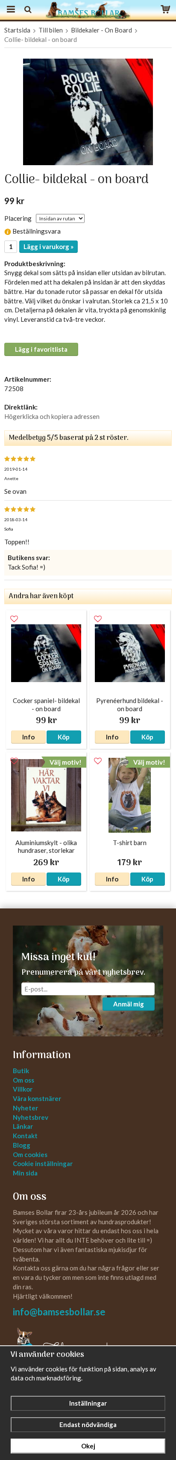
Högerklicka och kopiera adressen (52, 416)
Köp (64, 737)
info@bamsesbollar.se (59, 1312)
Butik (21, 1070)
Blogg (21, 1145)
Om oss (23, 1080)
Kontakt (25, 1136)
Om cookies (30, 1154)
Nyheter (25, 1108)
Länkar (23, 1126)
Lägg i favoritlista (41, 349)
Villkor (22, 1089)
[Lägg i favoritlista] (14, 619)
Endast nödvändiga (88, 1424)
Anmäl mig (128, 1004)
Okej (88, 1446)
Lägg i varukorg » (48, 246)
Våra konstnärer (37, 1098)
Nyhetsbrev (30, 1117)
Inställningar (88, 1403)
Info (28, 737)
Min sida (25, 1173)
